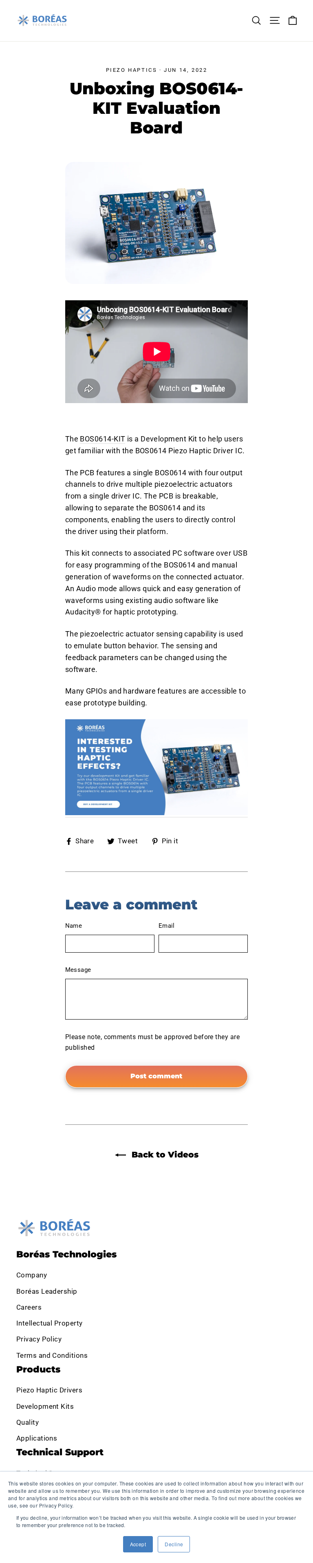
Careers (29, 1307)
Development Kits (45, 1406)
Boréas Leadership (46, 1291)
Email (167, 925)
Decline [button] (174, 1544)
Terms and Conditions (52, 1355)
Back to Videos (163, 1155)
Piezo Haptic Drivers (49, 1390)
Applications (36, 1438)
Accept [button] (138, 1544)
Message (78, 969)
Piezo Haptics (131, 70)
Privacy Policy (39, 1339)
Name (73, 925)
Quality (27, 1422)
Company (31, 1275)
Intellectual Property (49, 1323)
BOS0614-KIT (102, 439)
